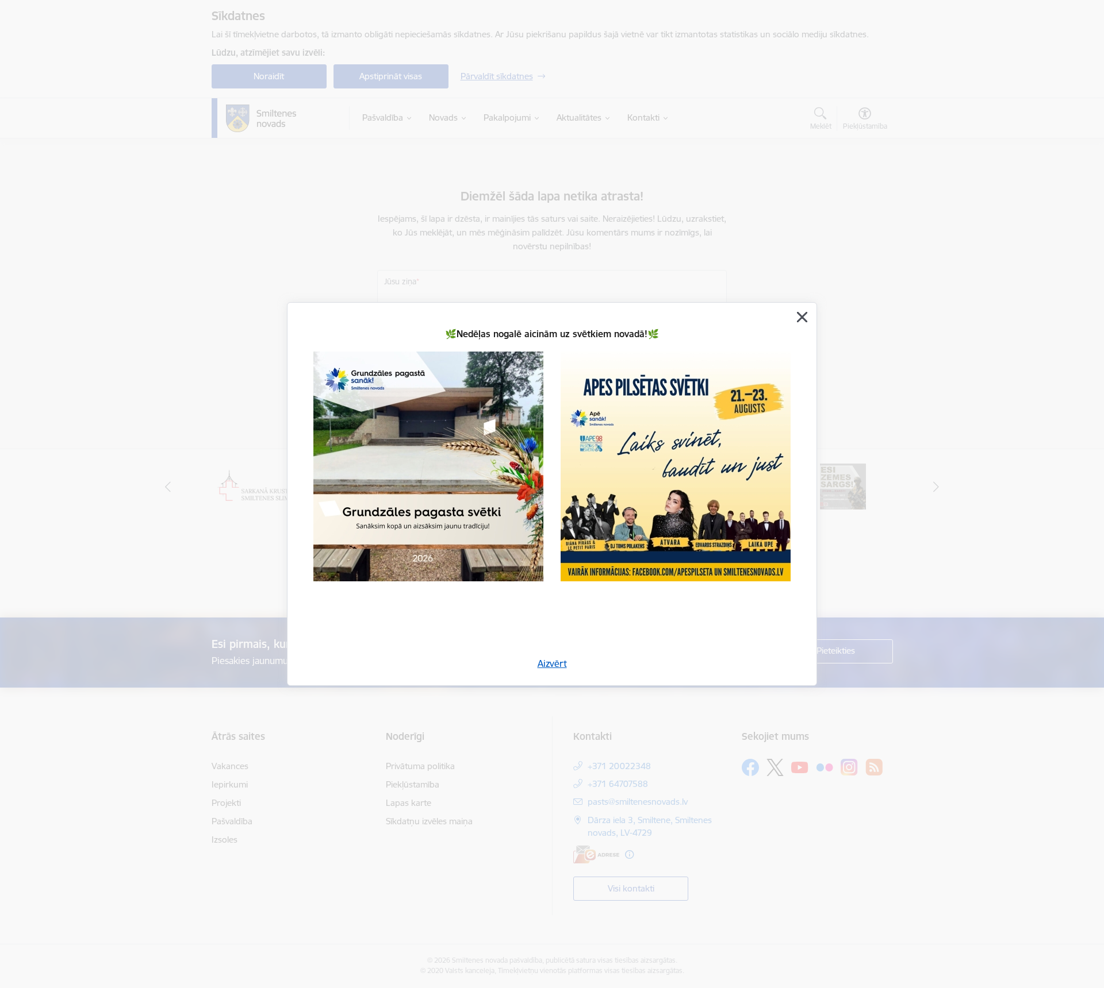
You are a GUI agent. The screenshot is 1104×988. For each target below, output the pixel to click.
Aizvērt (552, 663)
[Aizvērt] (802, 317)
